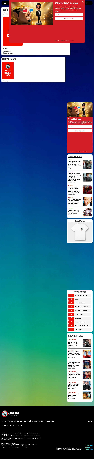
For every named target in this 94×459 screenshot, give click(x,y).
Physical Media (49, 421)
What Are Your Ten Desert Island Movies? (73, 395)
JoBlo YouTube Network (9, 437)
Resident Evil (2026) (81, 310)
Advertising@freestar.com (21, 447)
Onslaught (78, 318)
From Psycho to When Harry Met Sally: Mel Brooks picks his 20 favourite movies (74, 201)
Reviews (20, 421)
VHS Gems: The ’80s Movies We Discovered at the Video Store (74, 364)
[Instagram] (18, 425)
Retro (41, 421)
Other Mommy (79, 314)
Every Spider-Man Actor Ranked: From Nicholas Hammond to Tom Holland (74, 375)
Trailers (27, 421)
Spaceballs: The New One (82, 326)
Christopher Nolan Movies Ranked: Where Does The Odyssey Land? (73, 343)
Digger (77, 299)
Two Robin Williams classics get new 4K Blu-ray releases (73, 212)
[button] (5, 3)
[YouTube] (10, 425)
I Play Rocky (78, 329)
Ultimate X (5, 81)
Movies (3, 421)
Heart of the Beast (80, 322)
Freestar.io (24, 445)
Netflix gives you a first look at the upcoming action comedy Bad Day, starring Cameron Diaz (74, 164)
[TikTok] (86, 2)
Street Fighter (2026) (81, 306)
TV (15, 421)
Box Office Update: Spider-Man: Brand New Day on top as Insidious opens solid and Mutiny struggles (74, 189)
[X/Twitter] (13, 425)
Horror (10, 421)
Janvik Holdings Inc (26, 435)
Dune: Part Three (80, 303)
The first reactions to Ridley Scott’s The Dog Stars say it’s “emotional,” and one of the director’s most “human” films (74, 177)
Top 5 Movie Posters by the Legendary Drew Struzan (74, 385)
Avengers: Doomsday (81, 295)
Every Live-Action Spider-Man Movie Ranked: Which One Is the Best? (74, 354)
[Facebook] (16, 425)
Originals (34, 421)
